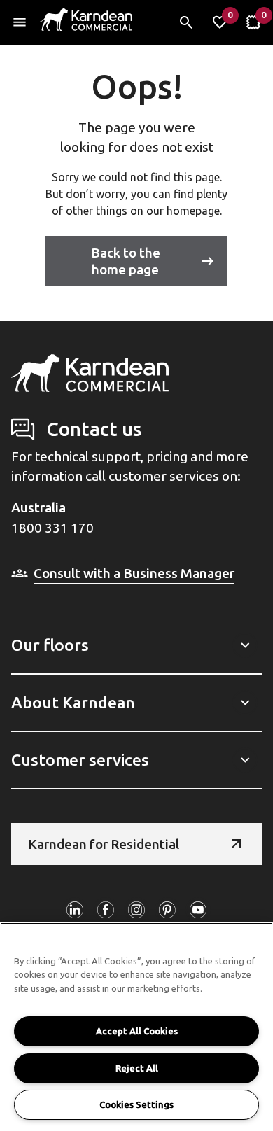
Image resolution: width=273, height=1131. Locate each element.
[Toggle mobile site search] (186, 22)
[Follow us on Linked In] (75, 910)
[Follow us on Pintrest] (167, 910)
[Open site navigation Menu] (19, 22)
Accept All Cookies (137, 1031)
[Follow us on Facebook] (105, 910)
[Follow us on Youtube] (198, 910)
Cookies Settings (136, 1104)
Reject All (136, 1068)
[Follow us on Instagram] (136, 910)
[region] (136, 1026)
